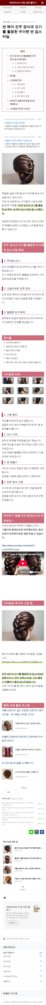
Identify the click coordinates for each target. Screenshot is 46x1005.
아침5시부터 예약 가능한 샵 (18, 140)
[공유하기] (14, 792)
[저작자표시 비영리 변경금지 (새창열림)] (41, 789)
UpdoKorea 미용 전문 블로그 (23, 2)
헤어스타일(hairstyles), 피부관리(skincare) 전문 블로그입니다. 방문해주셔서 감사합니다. (17, 915)
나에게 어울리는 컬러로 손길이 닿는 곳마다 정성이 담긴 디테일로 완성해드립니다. (22, 145)
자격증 (23, 12)
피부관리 (23, 8)
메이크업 (38, 8)
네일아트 (7, 12)
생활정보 (22, 981)
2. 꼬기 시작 (20, 88)
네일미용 (22, 971)
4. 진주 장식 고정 (22, 96)
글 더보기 (23, 889)
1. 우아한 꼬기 (21, 63)
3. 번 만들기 (20, 92)
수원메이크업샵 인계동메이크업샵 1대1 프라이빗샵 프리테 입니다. (22, 127)
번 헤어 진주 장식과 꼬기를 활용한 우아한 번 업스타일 (22, 31)
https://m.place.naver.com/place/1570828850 (20, 137)
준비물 (12, 75)
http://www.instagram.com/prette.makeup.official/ (20, 119)
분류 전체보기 (9, 953)
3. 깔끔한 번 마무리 (23, 71)
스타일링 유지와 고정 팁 (20, 108)
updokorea (15, 22)
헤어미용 (6, 22)
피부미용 (22, 961)
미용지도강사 (38, 12)
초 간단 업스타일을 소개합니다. (18, 763)
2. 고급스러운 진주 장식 (24, 67)
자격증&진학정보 (22, 976)
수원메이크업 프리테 (14, 123)
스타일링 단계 (15, 80)
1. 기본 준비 (20, 84)
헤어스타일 (7, 8)
